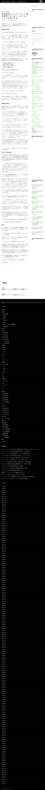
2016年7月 (4, 728)
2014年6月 (4, 781)
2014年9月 (4, 774)
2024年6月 (4, 534)
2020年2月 (4, 640)
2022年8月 (4, 580)
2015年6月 (4, 756)
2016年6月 (4, 730)
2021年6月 (4, 609)
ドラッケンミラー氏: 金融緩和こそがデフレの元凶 (13, 241)
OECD (32, 71)
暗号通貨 (4, 378)
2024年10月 (4, 525)
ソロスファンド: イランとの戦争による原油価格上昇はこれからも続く (37, 232)
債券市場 (3, 391)
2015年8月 (4, 751)
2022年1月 (4, 594)
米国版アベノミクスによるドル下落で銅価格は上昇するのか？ (13, 472)
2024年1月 (4, 544)
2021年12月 (4, 597)
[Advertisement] (15, 8)
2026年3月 (4, 490)
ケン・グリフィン (36, 86)
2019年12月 (4, 645)
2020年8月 (4, 628)
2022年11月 (4, 574)
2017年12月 (4, 693)
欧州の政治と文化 (5, 408)
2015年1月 (4, 766)
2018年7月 (4, 680)
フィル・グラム (34, 115)
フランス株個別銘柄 (6, 429)
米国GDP (4, 316)
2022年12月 (4, 571)
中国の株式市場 (5, 334)
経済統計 (3, 311)
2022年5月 (4, 586)
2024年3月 (4, 540)
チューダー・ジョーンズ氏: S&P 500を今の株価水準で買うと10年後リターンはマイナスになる (37, 186)
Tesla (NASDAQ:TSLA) (36, 72)
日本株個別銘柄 (5, 424)
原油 (4, 370)
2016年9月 (4, 724)
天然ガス (4, 368)
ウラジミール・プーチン (36, 80)
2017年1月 (4, 716)
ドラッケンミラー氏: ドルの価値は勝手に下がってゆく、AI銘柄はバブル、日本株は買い (18, 476)
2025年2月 (4, 517)
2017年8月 (4, 701)
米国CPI (4, 322)
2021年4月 (4, 613)
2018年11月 (4, 672)
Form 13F (34, 69)
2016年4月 (4, 735)
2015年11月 (4, 745)
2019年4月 (4, 661)
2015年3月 (4, 762)
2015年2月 (4, 764)
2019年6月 (4, 657)
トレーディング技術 (5, 418)
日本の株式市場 (5, 339)
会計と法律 (4, 416)
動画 (2, 439)
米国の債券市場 (5, 393)
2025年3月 (4, 515)
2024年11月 (4, 523)
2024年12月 (4, 521)
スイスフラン (4, 360)
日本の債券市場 (5, 399)
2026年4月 (4, 488)
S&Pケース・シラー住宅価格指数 (9, 324)
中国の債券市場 (5, 395)
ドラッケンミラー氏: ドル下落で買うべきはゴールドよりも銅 (13, 474)
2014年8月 (4, 777)
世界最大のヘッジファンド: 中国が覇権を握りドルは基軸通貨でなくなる (15, 289)
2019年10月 (4, 649)
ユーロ (5, 11)
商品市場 (3, 362)
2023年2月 (4, 567)
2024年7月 (4, 532)
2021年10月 (4, 601)
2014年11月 (4, 770)
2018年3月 (4, 687)
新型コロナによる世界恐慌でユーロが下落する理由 (13, 259)
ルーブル (4, 353)
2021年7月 (4, 607)
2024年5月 (4, 536)
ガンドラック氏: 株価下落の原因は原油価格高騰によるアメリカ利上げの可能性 (37, 222)
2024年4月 (4, 538)
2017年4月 (4, 710)
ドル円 (3, 11)
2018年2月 (4, 689)
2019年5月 (4, 659)
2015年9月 (4, 749)
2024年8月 (4, 530)
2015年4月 (4, 760)
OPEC (35, 71)
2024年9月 (4, 527)
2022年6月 (4, 584)
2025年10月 (4, 500)
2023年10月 (4, 551)
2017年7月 (4, 703)
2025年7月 (4, 507)
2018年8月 (4, 678)
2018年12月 (4, 670)
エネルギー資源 (5, 364)
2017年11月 (4, 695)
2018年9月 (4, 676)
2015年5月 (4, 758)
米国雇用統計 (5, 326)
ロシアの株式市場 (5, 343)
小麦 (3, 383)
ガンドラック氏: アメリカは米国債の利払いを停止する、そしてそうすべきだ (37, 202)
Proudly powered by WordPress (7, 788)
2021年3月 (4, 615)
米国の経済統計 (5, 313)
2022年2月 (4, 592)
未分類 (3, 441)
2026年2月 (4, 492)
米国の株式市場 (5, 332)
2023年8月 (4, 555)
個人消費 (4, 320)
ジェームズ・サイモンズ (35, 96)
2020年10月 (4, 624)
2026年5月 (4, 486)
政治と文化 (4, 406)
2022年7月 (4, 582)
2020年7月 (4, 630)
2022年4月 (4, 588)
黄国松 (36, 132)
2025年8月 (4, 504)
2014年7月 (4, 779)
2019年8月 (4, 653)
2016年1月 (4, 741)
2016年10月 (4, 722)
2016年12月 (4, 718)
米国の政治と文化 (5, 410)
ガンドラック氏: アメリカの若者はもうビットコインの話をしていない (37, 212)
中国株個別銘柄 (5, 426)
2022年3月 (4, 590)
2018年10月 (4, 674)
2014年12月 (4, 768)
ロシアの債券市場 (5, 401)
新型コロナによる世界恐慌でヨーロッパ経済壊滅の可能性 (15, 219)
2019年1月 (4, 668)
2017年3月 (4, 712)
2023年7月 (4, 557)
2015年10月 (4, 747)
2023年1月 (4, 569)
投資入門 (3, 328)
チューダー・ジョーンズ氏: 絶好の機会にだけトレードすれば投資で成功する (37, 196)
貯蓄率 (4, 318)
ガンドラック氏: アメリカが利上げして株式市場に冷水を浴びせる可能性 (37, 207)
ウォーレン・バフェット (36, 79)
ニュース (3, 403)
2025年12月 (4, 496)
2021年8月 (4, 605)
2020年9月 (4, 626)
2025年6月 (4, 509)
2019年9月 (4, 651)
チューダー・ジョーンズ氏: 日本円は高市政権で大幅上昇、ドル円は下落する (37, 191)
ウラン (41, 80)
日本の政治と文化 (5, 414)
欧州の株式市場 (5, 336)
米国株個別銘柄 (5, 435)
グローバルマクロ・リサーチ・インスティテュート (14, 1)
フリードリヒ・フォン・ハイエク (36, 117)
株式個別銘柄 (4, 422)
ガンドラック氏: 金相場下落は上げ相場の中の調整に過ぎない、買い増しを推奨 (37, 217)
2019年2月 (4, 666)
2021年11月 (4, 599)
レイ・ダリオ (5, 282)
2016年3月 (4, 737)
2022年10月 (4, 576)
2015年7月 (4, 753)
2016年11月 (4, 720)
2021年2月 (4, 617)
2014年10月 (4, 772)
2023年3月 (4, 565)
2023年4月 (4, 563)
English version (34, 6)
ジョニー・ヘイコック (37, 97)
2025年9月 (4, 502)
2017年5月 (4, 707)
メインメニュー (43, 1)
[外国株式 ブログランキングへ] (35, 52)
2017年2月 (4, 714)
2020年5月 (4, 634)
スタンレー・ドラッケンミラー (37, 104)
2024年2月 (4, 542)
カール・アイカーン (36, 85)
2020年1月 (4, 643)
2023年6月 (4, 559)
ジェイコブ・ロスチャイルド (36, 87)
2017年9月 (4, 699)
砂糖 (3, 376)
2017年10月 (4, 697)
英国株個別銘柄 (5, 433)
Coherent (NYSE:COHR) (38, 67)
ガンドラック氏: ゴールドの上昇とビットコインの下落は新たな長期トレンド (16, 478)
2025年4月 (4, 513)
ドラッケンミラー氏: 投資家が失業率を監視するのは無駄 (37, 228)
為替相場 (8, 11)
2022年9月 (4, 578)
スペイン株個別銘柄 (6, 431)
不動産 (33, 130)
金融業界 (3, 309)
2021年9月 (4, 603)
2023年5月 (4, 561)
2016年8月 (4, 726)
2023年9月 (4, 553)
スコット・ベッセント (37, 98)
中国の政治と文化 (5, 412)
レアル (3, 357)
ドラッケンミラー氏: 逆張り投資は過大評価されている (12, 470)
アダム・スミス (35, 73)
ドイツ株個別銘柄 (5, 437)
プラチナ (4, 372)
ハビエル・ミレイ (36, 114)
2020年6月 (4, 632)
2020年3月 (4, 638)
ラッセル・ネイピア (37, 125)
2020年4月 (4, 636)
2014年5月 (4, 783)
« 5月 (33, 45)
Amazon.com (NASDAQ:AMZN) (35, 66)
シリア (41, 86)
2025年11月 (4, 498)
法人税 (33, 132)
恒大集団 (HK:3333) (37, 131)
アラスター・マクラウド (35, 74)
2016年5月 (4, 733)
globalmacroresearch (13, 20)
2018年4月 (4, 684)
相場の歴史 (4, 420)
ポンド (3, 355)
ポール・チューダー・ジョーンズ (37, 122)
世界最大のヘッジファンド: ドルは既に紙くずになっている (12, 294)
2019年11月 (4, 647)
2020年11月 (4, 622)
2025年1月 (4, 519)
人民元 (3, 347)
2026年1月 (4, 494)
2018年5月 (4, 682)
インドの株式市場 (5, 341)
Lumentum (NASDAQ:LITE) (37, 70)
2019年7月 (4, 655)
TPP (41, 72)
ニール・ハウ (34, 112)
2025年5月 (4, 511)
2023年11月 (4, 548)
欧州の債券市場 (5, 397)
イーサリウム (5, 380)
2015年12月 (4, 743)
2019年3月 (4, 664)
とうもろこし (4, 385)
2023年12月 (4, 546)
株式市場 (3, 330)
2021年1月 (4, 620)
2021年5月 (4, 611)
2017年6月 (4, 705)
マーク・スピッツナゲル (35, 124)
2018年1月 (4, 691)
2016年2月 (4, 739)
